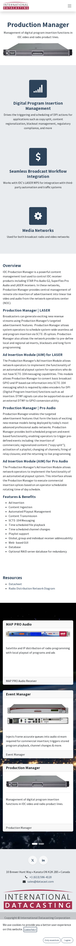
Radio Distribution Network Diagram (32, 588)
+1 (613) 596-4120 (41, 877)
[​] (32, 860)
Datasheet (15, 584)
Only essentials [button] (52, 940)
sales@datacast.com (40, 881)
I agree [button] (67, 940)
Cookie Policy (30, 929)
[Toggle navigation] (69, 6)
